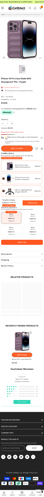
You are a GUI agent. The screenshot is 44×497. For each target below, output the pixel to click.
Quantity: (4, 119)
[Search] (30, 8)
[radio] (11, 218)
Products (10, 14)
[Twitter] (33, 457)
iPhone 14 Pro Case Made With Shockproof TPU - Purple (22, 167)
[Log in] (35, 8)
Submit (34, 448)
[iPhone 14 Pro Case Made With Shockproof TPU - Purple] (22, 341)
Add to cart (17, 148)
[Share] (41, 148)
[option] (22, 39)
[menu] (2, 8)
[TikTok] (21, 457)
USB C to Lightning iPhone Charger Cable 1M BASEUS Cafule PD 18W (23, 192)
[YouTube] (27, 457)
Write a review (22, 402)
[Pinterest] (15, 457)
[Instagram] (9, 457)
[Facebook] (3, 457)
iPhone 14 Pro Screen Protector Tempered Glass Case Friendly (22, 179)
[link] (36, 148)
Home (3, 14)
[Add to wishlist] (30, 332)
